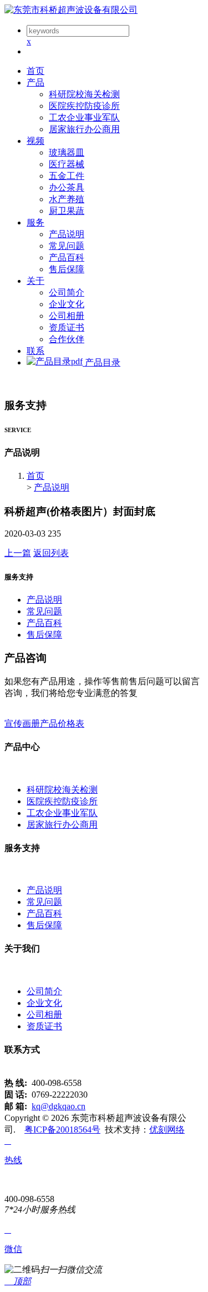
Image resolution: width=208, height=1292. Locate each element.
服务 (35, 222)
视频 (35, 141)
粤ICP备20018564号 (62, 1129)
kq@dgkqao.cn (58, 1106)
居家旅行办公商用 (84, 129)
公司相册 (66, 316)
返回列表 (51, 553)
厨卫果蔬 (66, 211)
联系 (35, 350)
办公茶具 (66, 187)
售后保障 (66, 269)
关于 (35, 281)
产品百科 (66, 257)
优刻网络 (167, 1129)
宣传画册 (22, 723)
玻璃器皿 (66, 152)
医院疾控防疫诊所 (84, 106)
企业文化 (66, 304)
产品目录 (101, 362)
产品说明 (66, 234)
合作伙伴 (66, 339)
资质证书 (66, 327)
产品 (35, 82)
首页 (35, 71)
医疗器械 (66, 164)
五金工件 (66, 176)
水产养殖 (66, 199)
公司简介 (66, 292)
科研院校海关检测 (84, 94)
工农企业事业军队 (84, 117)
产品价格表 (62, 723)
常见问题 (66, 246)
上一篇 (17, 553)
